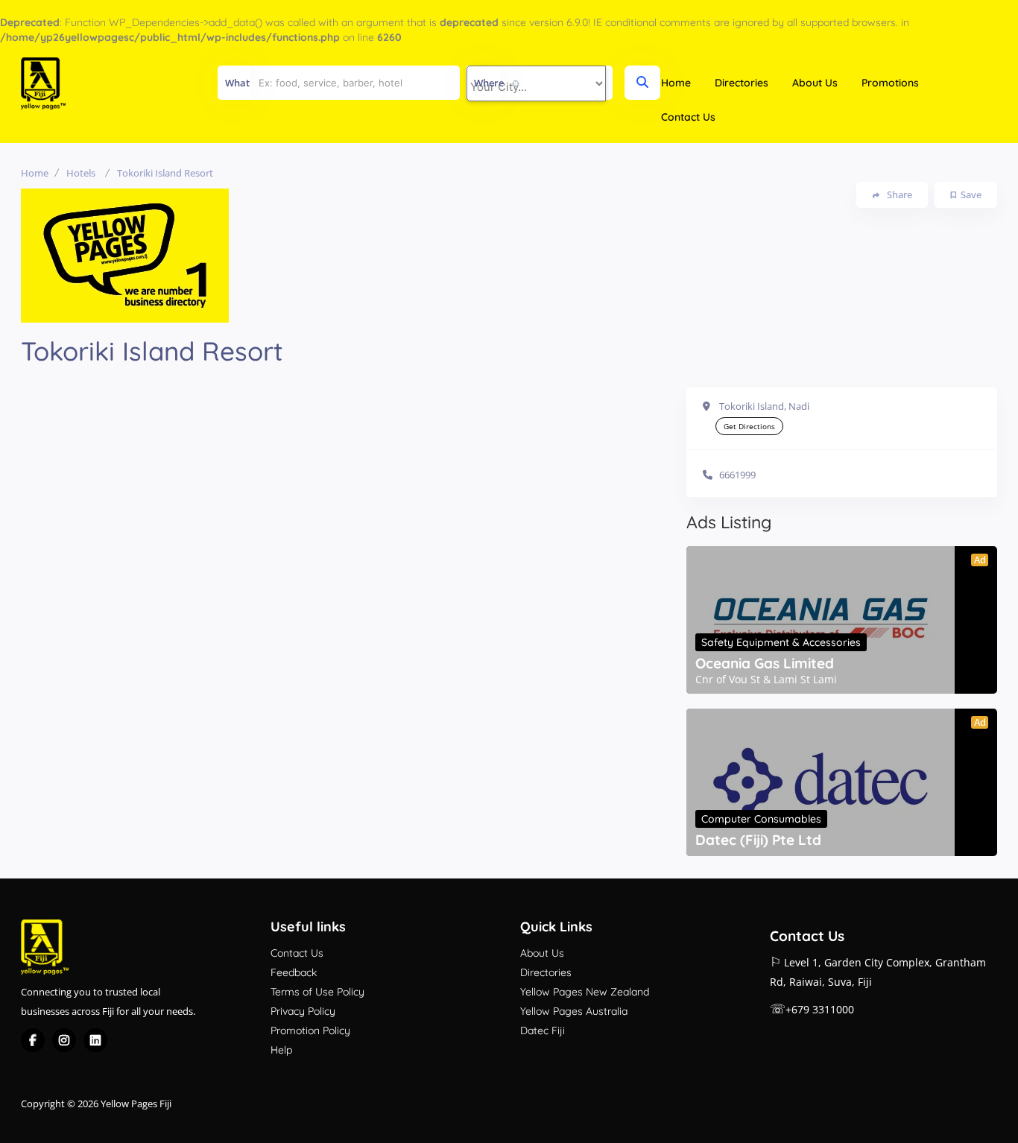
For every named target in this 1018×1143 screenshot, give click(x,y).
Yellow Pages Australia (573, 1011)
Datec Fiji (542, 1030)
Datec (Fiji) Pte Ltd (758, 840)
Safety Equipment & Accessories (781, 642)
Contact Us (688, 117)
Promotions (890, 82)
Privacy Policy (303, 1011)
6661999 (737, 474)
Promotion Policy (310, 1030)
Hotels (80, 173)
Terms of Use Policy (317, 991)
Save (971, 194)
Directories (741, 82)
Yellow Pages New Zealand (584, 991)
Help (281, 1050)
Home (676, 82)
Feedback (294, 972)
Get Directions (749, 426)
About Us (815, 82)
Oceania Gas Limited (764, 663)
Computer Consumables (761, 819)
